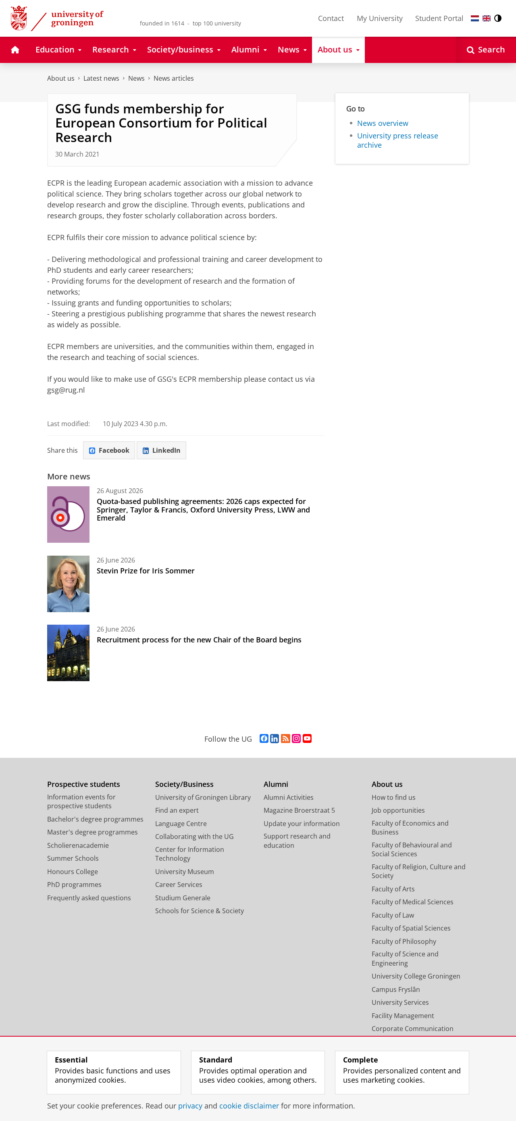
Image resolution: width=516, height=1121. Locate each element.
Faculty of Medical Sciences (413, 901)
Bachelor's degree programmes (95, 819)
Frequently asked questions (89, 897)
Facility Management (403, 1015)
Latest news (101, 78)
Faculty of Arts (393, 889)
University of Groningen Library (203, 797)
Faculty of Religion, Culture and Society (419, 871)
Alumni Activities (289, 797)
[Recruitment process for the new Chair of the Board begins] (68, 653)
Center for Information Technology (189, 854)
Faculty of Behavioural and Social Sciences (412, 850)
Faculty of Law (393, 915)
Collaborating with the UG (194, 836)
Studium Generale (182, 897)
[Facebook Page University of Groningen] (264, 739)
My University (380, 18)
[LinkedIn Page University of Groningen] (274, 739)
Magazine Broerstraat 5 (299, 810)
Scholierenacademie (78, 845)
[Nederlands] (475, 18)
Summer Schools (73, 858)
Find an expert (177, 810)
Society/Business (184, 784)
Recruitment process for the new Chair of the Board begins (199, 640)
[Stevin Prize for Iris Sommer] (68, 584)
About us (61, 78)
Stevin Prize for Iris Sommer (146, 571)
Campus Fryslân (396, 989)
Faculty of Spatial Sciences (411, 928)
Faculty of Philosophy (404, 941)
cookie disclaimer (249, 1106)
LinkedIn (166, 450)
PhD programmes (74, 884)
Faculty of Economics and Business (410, 828)
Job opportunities (398, 810)
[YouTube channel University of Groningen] (307, 739)
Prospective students (83, 784)
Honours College (72, 871)
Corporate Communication (413, 1028)
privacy (190, 1106)
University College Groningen (416, 976)
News (136, 78)
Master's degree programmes (92, 832)
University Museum (184, 871)
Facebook (114, 450)
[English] (487, 18)
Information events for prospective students (81, 802)
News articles (174, 78)
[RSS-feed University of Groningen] (285, 739)
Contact (331, 18)
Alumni (276, 784)
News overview (382, 123)
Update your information (302, 823)
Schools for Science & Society (199, 910)
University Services (400, 1002)
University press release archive (397, 140)
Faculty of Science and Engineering (405, 959)
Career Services (178, 884)
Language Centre (181, 823)
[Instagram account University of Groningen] (296, 739)
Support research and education (297, 841)
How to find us (394, 797)
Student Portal (439, 18)
